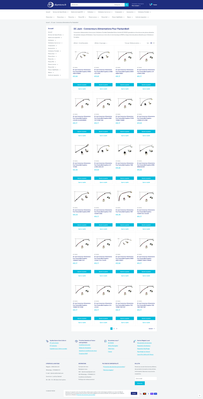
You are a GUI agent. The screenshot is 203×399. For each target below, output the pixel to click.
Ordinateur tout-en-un (104, 12)
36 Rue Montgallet (113, 345)
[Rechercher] (127, 4)
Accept (134, 393)
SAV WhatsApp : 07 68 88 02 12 (87, 374)
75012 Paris (111, 348)
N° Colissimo (53, 345)
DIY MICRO (111, 343)
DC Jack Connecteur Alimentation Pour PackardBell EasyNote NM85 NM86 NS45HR (146, 165)
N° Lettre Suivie (54, 343)
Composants (118, 12)
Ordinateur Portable (143, 12)
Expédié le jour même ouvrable (58, 348)
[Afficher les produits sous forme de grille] (151, 43)
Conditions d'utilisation (85, 377)
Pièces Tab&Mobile (117, 17)
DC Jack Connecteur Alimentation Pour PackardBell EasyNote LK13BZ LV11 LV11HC (103, 71)
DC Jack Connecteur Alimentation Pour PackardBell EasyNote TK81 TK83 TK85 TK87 (146, 305)
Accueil (48, 12)
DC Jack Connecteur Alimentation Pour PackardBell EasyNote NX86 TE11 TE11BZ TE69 (103, 118)
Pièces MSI (81, 17)
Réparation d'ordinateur (143, 345)
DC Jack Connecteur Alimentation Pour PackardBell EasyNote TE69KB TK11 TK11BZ (82, 305)
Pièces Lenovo (93, 17)
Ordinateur (91, 12)
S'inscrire (139, 383)
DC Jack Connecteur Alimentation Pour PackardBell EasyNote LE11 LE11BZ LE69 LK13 (103, 165)
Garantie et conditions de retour (88, 350)
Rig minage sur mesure (143, 351)
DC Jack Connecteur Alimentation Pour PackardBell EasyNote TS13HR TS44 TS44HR (146, 211)
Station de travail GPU (77, 12)
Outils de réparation (141, 17)
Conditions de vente (84, 345)
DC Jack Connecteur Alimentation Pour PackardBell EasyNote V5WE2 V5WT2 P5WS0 (82, 71)
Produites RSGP (83, 353)
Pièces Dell (104, 17)
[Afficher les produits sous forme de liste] (154, 43)
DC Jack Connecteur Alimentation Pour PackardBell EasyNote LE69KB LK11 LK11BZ (146, 118)
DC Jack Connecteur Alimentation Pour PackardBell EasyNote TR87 (124, 210)
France (110, 351)
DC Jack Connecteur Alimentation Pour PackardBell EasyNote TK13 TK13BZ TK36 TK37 (124, 305)
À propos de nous (83, 366)
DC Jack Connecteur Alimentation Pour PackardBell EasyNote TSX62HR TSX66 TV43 (82, 258)
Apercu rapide (82, 89)
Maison (129, 17)
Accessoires (130, 12)
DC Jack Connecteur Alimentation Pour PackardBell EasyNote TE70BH (82, 165)
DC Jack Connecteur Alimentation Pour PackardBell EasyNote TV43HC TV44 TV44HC (103, 258)
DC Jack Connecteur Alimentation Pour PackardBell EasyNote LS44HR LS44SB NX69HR (82, 118)
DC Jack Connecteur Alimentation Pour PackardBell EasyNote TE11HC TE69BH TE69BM (125, 118)
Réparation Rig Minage (143, 348)
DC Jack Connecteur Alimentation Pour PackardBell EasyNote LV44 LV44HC (103, 305)
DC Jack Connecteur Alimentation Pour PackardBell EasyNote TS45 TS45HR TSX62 (103, 211)
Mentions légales (108, 370)
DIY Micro (75, 67)
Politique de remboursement (87, 379)
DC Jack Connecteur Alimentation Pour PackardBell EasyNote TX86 (124, 164)
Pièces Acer (49, 17)
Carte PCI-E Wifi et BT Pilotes (145, 354)
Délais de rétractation (85, 347)
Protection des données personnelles (114, 366)
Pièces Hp (71, 17)
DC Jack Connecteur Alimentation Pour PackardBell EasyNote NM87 (82, 210)
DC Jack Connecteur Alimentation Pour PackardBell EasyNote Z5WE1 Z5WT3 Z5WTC (125, 258)
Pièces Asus (60, 17)
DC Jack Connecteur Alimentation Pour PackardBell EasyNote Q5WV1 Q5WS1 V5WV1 (125, 71)
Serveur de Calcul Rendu (60, 12)
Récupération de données (144, 343)
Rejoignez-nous (83, 369)
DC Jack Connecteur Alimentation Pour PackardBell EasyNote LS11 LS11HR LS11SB (146, 71)
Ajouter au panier (82, 84)
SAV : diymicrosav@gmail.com (87, 371)
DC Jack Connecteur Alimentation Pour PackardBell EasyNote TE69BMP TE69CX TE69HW (146, 258)
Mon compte (135, 5)
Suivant (151, 328)
